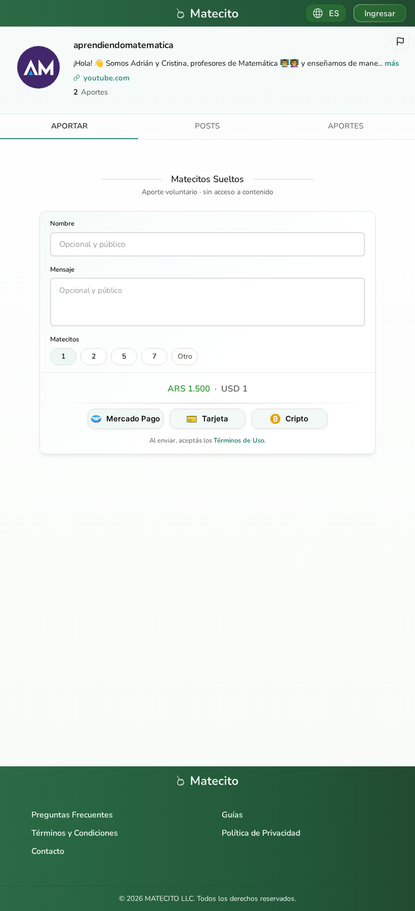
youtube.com (107, 77)
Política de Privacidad (261, 833)
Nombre (62, 223)
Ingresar (379, 13)
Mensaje (62, 269)
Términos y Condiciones (74, 833)
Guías (232, 814)
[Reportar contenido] (400, 41)
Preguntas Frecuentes (72, 814)
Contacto (47, 851)
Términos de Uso (239, 440)
